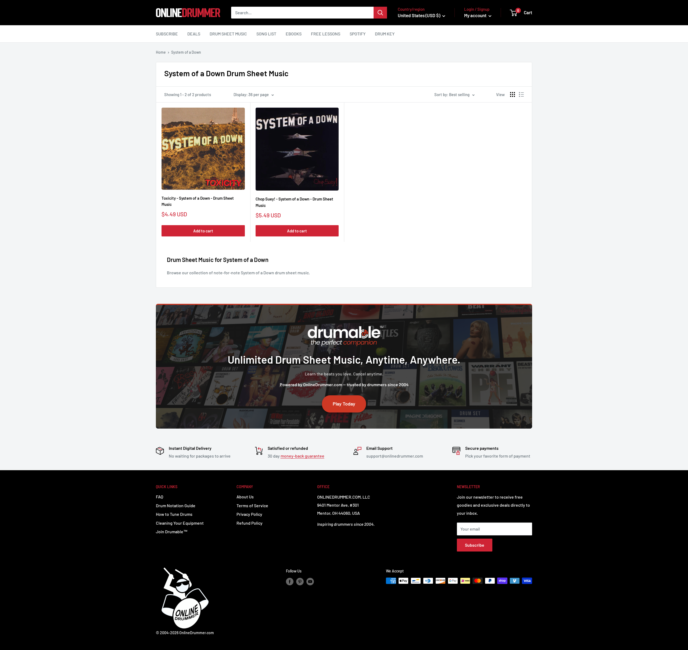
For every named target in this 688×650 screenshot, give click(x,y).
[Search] (380, 13)
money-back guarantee (302, 455)
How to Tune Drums (174, 514)
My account (475, 15)
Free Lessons (325, 33)
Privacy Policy (249, 514)
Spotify (358, 33)
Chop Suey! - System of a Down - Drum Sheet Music (294, 201)
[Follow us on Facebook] (289, 581)
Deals (193, 33)
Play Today (344, 404)
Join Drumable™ (172, 531)
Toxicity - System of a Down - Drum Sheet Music (198, 201)
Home (161, 52)
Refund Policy (249, 522)
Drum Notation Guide (175, 505)
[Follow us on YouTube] (310, 581)
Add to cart (203, 230)
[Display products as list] (521, 94)
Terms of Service (252, 505)
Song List (266, 33)
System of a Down (186, 52)
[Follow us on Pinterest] (300, 581)
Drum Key (385, 33)
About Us (245, 496)
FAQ (159, 496)
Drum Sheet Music (228, 33)
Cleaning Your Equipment (180, 522)
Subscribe (167, 33)
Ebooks (294, 33)
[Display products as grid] (512, 94)
